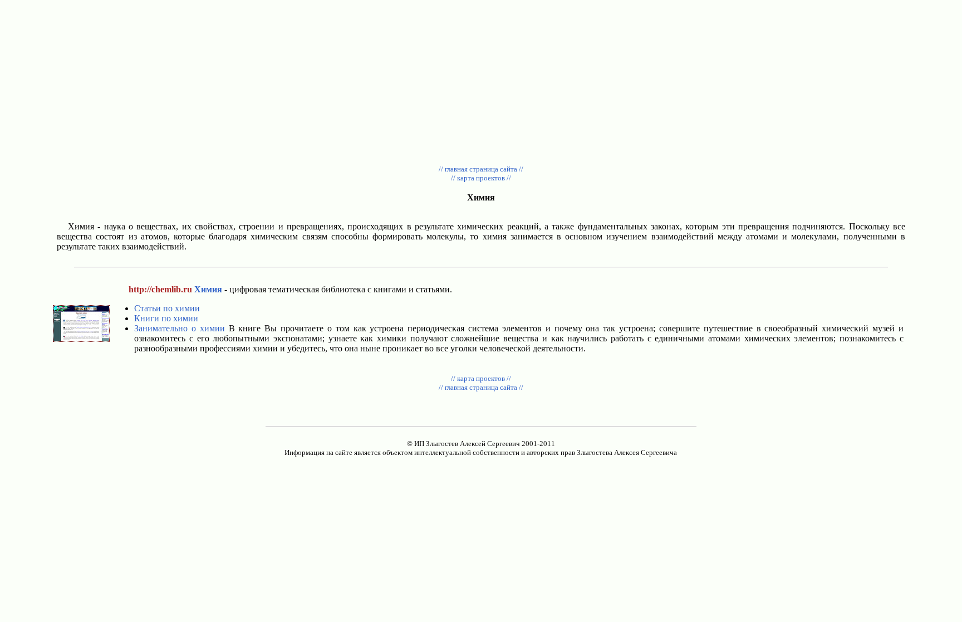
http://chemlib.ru (160, 289)
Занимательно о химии (179, 328)
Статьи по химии (167, 308)
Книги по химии (166, 318)
